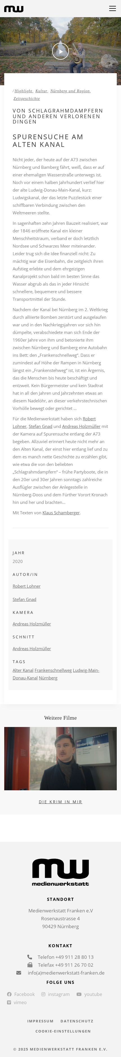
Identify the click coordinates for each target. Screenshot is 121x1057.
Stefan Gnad (40, 426)
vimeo (20, 1002)
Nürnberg (48, 678)
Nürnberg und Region (70, 91)
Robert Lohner (27, 586)
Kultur (41, 91)
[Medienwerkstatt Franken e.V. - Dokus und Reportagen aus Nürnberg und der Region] (13, 8)
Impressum (40, 1021)
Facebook (24, 994)
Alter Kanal (23, 670)
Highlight (23, 91)
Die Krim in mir (60, 801)
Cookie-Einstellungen (63, 1031)
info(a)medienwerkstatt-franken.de (66, 973)
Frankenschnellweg (53, 670)
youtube (93, 994)
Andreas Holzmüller (81, 426)
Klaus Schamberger (61, 512)
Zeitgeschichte (27, 99)
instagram (59, 994)
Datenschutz (77, 1021)
